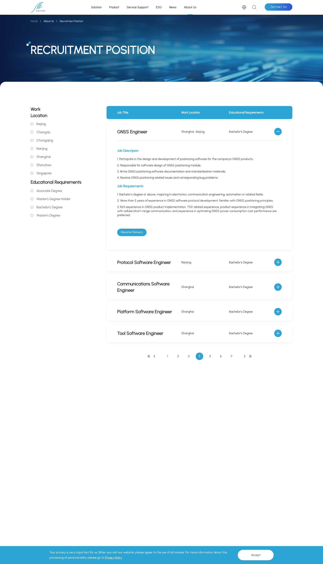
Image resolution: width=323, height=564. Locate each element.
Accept (256, 555)
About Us (190, 7)
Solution (96, 7)
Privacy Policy (113, 557)
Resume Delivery (132, 232)
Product (114, 7)
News (172, 7)
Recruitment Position (71, 21)
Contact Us (278, 7)
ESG (159, 7)
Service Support (137, 7)
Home (34, 21)
